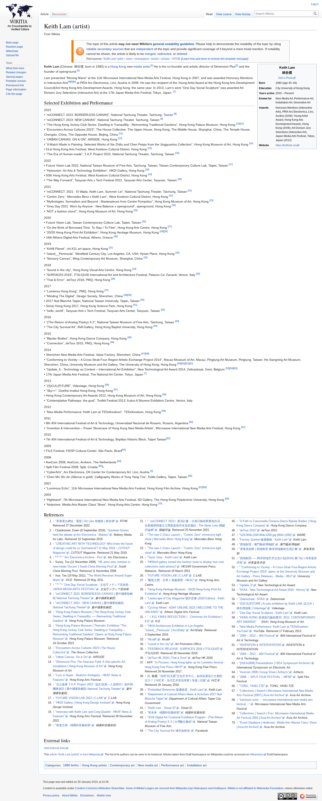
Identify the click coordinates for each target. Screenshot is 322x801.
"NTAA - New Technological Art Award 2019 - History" (272, 589)
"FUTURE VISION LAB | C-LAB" (168, 575)
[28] (162, 231)
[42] (163, 309)
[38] (125, 295)
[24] (174, 205)
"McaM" (152, 639)
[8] (175, 114)
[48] (147, 353)
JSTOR (176, 58)
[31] (111, 247)
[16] (177, 153)
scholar (165, 58)
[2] (236, 65)
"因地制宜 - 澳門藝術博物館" (257, 544)
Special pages (14, 76)
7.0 (56, 583)
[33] (145, 257)
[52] (191, 363)
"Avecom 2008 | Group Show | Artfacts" (264, 672)
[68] (205, 487)
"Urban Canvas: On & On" (71, 657)
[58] (164, 394)
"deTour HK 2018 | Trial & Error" (167, 657)
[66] (190, 476)
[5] (72, 82)
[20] (180, 179)
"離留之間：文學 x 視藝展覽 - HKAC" (171, 580)
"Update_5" (246, 585)
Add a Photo (285, 77)
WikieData (12, 51)
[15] (150, 148)
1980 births (71, 765)
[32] (177, 252)
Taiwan (168, 115)
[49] (179, 363)
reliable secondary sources (105, 49)
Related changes (16, 72)
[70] (160, 503)
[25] (136, 210)
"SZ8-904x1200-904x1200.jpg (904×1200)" (265, 535)
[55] (235, 368)
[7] (174, 91)
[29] (166, 231)
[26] (144, 221)
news (129, 58)
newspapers (141, 58)
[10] (238, 123)
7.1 (61, 583)
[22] (171, 195)
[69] (227, 498)
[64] (119, 461)
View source (224, 14)
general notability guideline (173, 44)
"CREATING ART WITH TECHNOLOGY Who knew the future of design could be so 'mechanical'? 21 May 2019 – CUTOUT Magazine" (93, 548)
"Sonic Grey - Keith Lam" (163, 557)
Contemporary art (122, 765)
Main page (12, 42)
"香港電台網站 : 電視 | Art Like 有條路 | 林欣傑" (85, 521)
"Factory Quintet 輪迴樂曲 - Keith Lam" (264, 539)
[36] (113, 278)
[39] (129, 295)
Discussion (59, 14)
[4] (69, 82)
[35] (198, 274)
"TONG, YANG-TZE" (252, 686)
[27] (170, 226)
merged (150, 54)
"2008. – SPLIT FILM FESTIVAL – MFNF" (266, 677)
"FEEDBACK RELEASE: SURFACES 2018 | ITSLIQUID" (183, 648)
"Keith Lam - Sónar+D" (161, 707)
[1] (151, 65)
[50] (183, 363)
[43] (177, 321)
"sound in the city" (158, 644)
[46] (112, 342)
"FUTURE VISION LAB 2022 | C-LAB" (79, 698)
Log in (314, 4)
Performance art (172, 765)
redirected (164, 54)
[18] (147, 169)
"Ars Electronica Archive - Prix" (83, 557)
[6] (74, 82)
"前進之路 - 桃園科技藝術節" (73, 725)
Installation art (197, 765)
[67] (201, 487)
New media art (148, 765)
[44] (155, 326)
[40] (142, 300)
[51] (187, 363)
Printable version (16, 81)
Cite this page (14, 93)
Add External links (54, 748)
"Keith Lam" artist (113, 58)
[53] (228, 368)
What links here (15, 68)
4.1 (61, 556)
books (155, 58)
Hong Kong (118, 66)
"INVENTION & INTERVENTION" (260, 645)
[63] (124, 450)
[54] (232, 368)
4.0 (56, 556)
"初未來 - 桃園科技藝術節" (163, 712)
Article (45, 14)
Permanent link (15, 85)
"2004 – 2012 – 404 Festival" (257, 635)
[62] (168, 438)
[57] (116, 389)
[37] (106, 290)
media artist (141, 66)
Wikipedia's (257, 754)
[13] (120, 138)
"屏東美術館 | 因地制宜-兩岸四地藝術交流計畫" (269, 549)
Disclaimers (87, 795)
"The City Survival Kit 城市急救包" (169, 730)
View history (243, 14)
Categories (52, 765)
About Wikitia (70, 795)
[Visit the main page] (19, 17)
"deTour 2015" (248, 530)
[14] (251, 143)
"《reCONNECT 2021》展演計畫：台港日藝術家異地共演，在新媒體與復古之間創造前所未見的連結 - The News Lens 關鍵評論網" (185, 526)
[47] (143, 353)
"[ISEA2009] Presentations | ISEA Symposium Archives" (275, 663)
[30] (116, 236)
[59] (164, 410)
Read (209, 14)
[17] (231, 164)
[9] (161, 118)
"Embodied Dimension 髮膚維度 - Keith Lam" (175, 689)
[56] (107, 384)
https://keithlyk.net (286, 145)
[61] (243, 427)
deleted (182, 54)
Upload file (12, 55)
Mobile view (104, 795)
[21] (190, 190)
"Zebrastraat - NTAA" (252, 599)
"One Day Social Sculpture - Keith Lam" (264, 612)
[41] (135, 305)
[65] (101, 466)
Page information (16, 89)
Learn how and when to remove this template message (214, 58)
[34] (134, 269)
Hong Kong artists (94, 765)
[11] (242, 123)
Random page (14, 46)
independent (144, 49)
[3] (78, 70)
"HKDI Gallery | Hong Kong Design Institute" (83, 702)
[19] (150, 174)
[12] (121, 133)
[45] (129, 337)
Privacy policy (51, 795)
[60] (191, 422)
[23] (211, 200)
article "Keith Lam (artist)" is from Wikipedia (75, 754)
